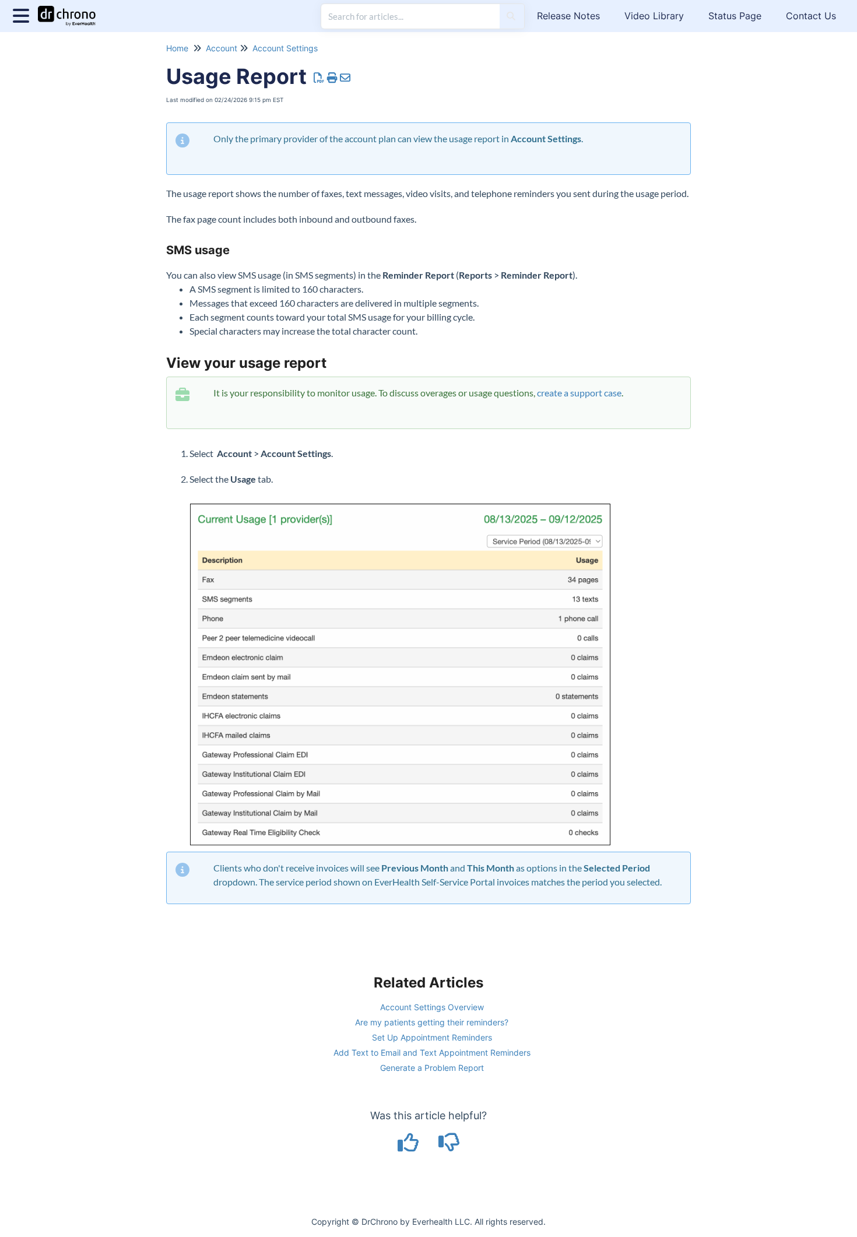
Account (221, 48)
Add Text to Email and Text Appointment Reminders (432, 1052)
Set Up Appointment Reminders (432, 1037)
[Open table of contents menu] (23, 14)
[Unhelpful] (449, 1146)
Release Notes (568, 16)
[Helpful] (409, 1146)
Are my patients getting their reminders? (431, 1022)
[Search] (511, 16)
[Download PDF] (319, 78)
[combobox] (410, 16)
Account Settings (285, 48)
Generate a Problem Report (432, 1068)
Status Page (734, 16)
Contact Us (811, 16)
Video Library (654, 16)
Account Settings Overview (432, 1007)
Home (177, 48)
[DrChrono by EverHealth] (71, 10)
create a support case (579, 392)
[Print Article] (332, 78)
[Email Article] (345, 78)
